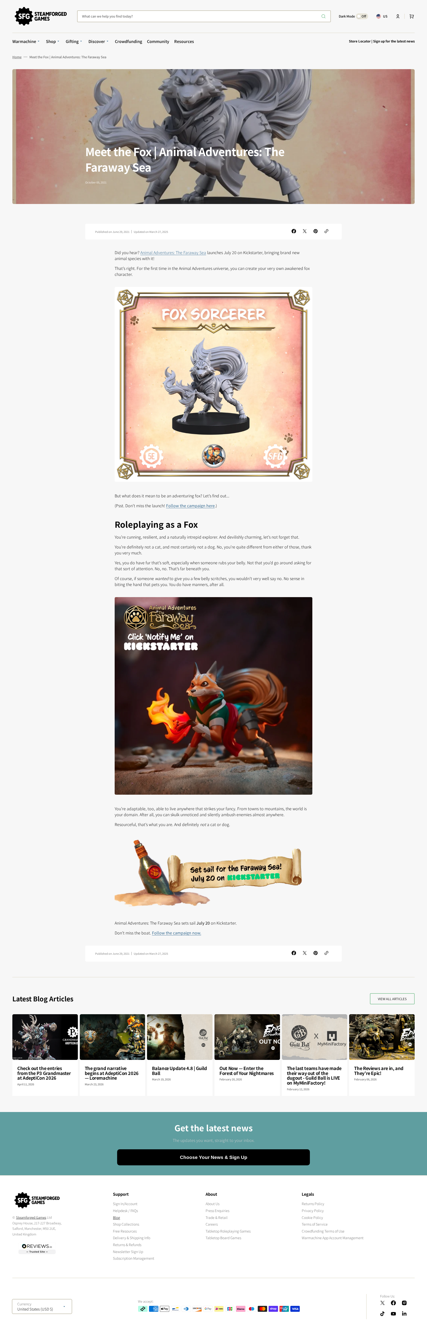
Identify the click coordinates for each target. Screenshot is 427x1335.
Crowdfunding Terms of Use (323, 1231)
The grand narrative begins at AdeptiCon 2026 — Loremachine (112, 1073)
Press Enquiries (217, 1210)
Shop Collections (126, 1224)
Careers (212, 1224)
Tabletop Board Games (223, 1237)
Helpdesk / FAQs (125, 1210)
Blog (116, 1217)
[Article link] (45, 1055)
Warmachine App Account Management (332, 1237)
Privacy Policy (313, 1210)
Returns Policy (313, 1203)
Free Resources (125, 1231)
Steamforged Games (31, 1217)
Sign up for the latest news (394, 41)
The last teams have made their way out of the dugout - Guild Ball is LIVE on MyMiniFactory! (314, 1075)
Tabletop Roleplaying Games (228, 1231)
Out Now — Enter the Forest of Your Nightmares (246, 1070)
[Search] (324, 16)
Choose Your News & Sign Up (213, 1157)
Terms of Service (315, 1224)
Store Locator (360, 41)
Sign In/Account (125, 1203)
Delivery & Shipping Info (131, 1237)
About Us (212, 1203)
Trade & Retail (217, 1217)
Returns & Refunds (127, 1244)
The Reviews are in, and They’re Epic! (379, 1070)
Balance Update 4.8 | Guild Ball (179, 1070)
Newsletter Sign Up (128, 1251)
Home (16, 57)
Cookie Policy (312, 1217)
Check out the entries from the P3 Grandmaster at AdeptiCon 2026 (44, 1073)
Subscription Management (133, 1258)
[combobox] (204, 16)
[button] (397, 16)
